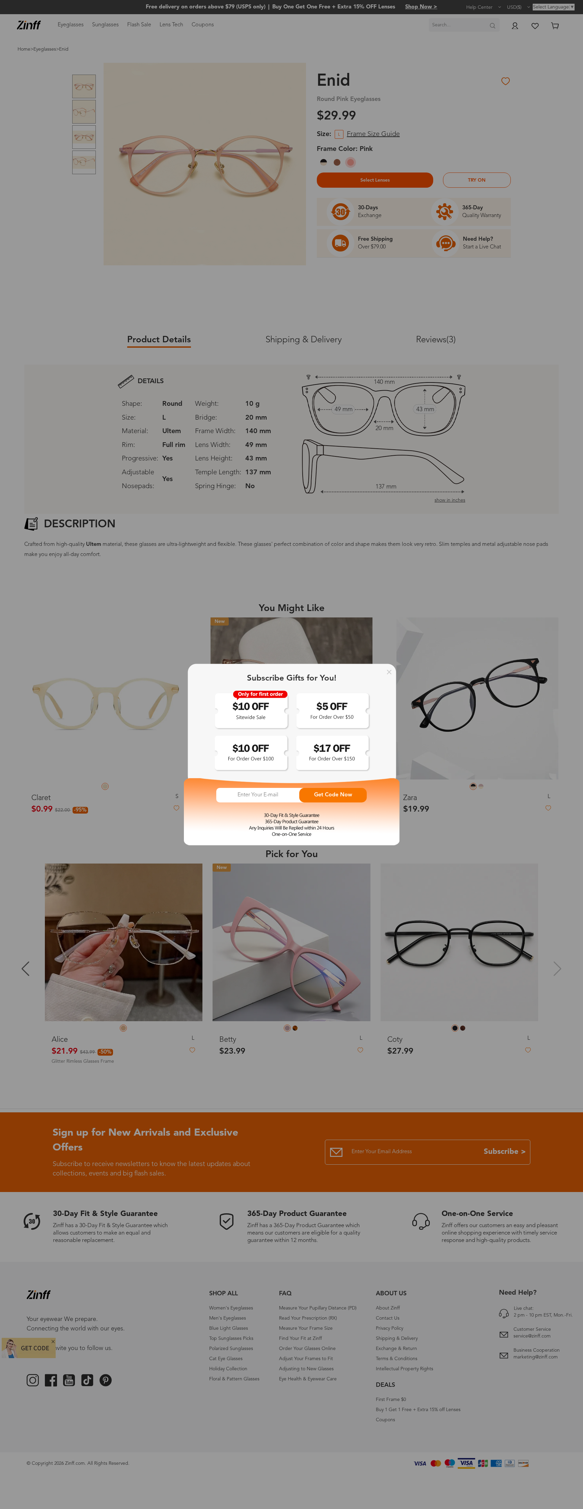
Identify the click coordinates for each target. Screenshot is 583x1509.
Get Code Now (333, 795)
